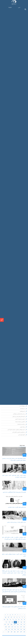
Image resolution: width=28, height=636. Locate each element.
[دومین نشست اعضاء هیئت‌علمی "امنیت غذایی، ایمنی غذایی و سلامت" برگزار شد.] (14, 468)
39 (21, 627)
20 (13, 620)
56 (11, 632)
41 (15, 627)
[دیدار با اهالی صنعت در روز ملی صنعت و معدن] (14, 515)
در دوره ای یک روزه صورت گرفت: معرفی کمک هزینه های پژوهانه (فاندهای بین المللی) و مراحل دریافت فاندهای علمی (14, 591)
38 (24, 627)
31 (24, 624)
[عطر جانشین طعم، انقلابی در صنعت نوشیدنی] (14, 500)
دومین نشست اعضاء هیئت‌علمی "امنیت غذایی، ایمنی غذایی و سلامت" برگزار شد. (14, 476)
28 (12, 622)
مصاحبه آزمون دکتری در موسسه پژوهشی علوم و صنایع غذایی (14, 555)
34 (14, 624)
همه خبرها (22, 445)
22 (7, 620)
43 (9, 627)
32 (21, 624)
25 (21, 622)
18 (18, 620)
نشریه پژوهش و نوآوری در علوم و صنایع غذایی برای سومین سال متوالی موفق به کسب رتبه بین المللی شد (14, 538)
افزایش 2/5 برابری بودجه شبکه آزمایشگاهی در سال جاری (14, 492)
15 (5, 617)
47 (18, 629)
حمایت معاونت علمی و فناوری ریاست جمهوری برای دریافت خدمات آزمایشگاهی (14, 607)
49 (12, 629)
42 (12, 627)
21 (10, 620)
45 (24, 629)
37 (5, 624)
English (10, 7)
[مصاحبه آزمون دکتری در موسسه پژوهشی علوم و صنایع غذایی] (14, 547)
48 (15, 629)
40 (18, 627)
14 (8, 617)
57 (8, 632)
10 (19, 617)
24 (24, 622)
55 (14, 632)
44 (6, 627)
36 (8, 624)
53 (21, 632)
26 (18, 622)
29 (9, 622)
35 (11, 624)
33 (18, 624)
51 (6, 629)
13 (11, 617)
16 (24, 620)
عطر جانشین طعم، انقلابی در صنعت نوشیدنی (17, 507)
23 (4, 620)
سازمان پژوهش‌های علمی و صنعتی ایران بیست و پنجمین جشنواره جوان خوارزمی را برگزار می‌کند (14, 459)
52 (24, 632)
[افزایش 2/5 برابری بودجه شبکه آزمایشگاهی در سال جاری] (14, 485)
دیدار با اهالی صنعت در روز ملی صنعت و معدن (16, 522)
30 (6, 622)
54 (18, 632)
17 (21, 620)
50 (9, 629)
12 (14, 617)
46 (21, 629)
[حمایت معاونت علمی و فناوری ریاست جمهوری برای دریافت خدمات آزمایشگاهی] (14, 599)
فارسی (19, 7)
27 (15, 622)
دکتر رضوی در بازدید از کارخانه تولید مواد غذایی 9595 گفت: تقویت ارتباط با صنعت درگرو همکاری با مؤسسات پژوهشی (14, 573)
